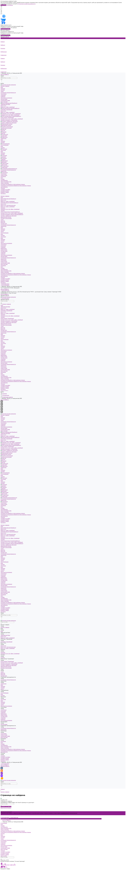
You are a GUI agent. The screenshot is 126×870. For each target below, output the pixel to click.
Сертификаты (4, 180)
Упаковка (3, 252)
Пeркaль (3, 208)
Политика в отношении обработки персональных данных (16, 185)
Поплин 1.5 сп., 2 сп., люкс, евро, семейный (12, 118)
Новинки (3, 253)
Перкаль (3, 141)
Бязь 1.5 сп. (3, 105)
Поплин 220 (4, 223)
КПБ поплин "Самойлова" (7, 318)
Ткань (2, 219)
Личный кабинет (5, 766)
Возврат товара (5, 192)
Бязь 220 (3, 222)
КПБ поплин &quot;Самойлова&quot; (10, 211)
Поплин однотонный (6, 218)
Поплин (3, 142)
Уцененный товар (5, 263)
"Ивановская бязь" (5, 306)
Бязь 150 (3, 221)
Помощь (3, 277)
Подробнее (10, 5)
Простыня (3, 236)
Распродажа (4, 256)
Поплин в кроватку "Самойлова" (9, 120)
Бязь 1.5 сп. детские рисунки (8, 205)
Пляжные (3, 247)
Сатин (2, 231)
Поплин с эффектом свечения (8, 215)
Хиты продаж (4, 264)
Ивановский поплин (6, 217)
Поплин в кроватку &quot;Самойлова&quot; (12, 214)
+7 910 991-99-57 (5, 763)
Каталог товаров (5, 196)
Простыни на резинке (6, 255)
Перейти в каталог (5, 29)
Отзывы (3, 179)
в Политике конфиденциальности (26, 4)
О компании (4, 823)
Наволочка (3, 226)
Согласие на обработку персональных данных (13, 184)
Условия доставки (5, 189)
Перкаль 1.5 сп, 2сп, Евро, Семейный (10, 209)
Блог (2, 177)
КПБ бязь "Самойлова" (6, 310)
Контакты (3, 282)
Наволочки (3, 171)
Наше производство (6, 181)
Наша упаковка (5, 183)
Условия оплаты (5, 191)
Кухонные (3, 246)
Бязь (2, 139)
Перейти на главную (6, 806)
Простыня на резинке (6, 243)
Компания (3, 265)
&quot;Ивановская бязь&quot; (8, 198)
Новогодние (4, 175)
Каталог (3, 833)
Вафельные (4, 248)
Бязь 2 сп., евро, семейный (8, 107)
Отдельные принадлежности (8, 225)
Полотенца (3, 244)
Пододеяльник (4, 232)
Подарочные (4, 251)
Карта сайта (4, 856)
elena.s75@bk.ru (5, 74)
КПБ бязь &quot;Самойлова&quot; (9, 202)
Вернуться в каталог (6, 808)
